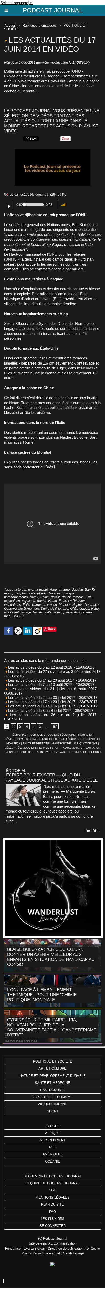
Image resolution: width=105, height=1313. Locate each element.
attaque (64, 589)
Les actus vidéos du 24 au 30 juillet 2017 (41, 697)
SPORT (56, 747)
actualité (41, 589)
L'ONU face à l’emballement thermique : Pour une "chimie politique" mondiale (42, 994)
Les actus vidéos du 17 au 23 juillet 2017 (41, 702)
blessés (54, 593)
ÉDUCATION (75, 739)
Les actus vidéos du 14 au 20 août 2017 (40, 680)
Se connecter (53, 1226)
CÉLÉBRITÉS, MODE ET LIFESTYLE (27, 747)
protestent (11, 612)
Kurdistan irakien (44, 605)
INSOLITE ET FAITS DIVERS (36, 752)
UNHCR (18, 616)
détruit (55, 597)
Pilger (95, 608)
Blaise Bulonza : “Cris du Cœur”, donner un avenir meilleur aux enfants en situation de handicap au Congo (51, 957)
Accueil (10, 25)
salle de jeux (54, 612)
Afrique (52, 1133)
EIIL (89, 597)
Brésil (34, 597)
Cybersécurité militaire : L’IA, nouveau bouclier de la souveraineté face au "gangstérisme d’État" (51, 1027)
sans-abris (73, 612)
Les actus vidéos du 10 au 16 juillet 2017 (41, 706)
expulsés (28, 601)
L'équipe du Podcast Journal (52, 1183)
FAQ (52, 1212)
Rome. (38, 612)
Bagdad (77, 589)
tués (7, 616)
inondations (12, 605)
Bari (17, 593)
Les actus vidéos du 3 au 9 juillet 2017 (39, 710)
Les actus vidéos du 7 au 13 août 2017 (39, 684)
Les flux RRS (52, 1219)
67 (55, 726)
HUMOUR (95, 752)
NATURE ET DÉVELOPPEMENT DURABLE (53, 1076)
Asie (53, 1147)
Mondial (64, 605)
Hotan (52, 601)
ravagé (26, 612)
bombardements (16, 597)
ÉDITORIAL (19, 734)
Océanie (52, 1161)
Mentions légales (53, 1197)
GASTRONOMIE (62, 743)
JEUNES (11, 752)
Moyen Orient (52, 1140)
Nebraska (92, 605)
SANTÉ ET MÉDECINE (36, 743)
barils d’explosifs (34, 593)
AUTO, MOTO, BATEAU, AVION (81, 747)
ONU (73, 608)
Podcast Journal (52, 10)
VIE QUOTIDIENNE (85, 743)
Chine (44, 597)
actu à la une (23, 589)
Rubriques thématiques (40, 25)
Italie (26, 605)
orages (84, 608)
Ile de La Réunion (72, 601)
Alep (53, 589)
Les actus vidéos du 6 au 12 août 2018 (39, 667)
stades (88, 612)
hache (41, 601)
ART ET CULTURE (54, 739)
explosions (12, 601)
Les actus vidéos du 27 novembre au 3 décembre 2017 (53, 671)
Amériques (53, 1154)
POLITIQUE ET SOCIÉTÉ (44, 734)
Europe (53, 1126)
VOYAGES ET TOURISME (71, 752)
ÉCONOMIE (69, 734)
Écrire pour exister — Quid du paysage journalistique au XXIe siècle (52, 778)
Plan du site (52, 1204)
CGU (52, 1190)
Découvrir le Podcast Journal (52, 1176)
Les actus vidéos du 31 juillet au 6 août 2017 (52, 689)
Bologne (68, 593)
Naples (77, 605)
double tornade (73, 597)
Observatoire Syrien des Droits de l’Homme (36, 608)
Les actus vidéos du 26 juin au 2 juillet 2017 (51, 715)
